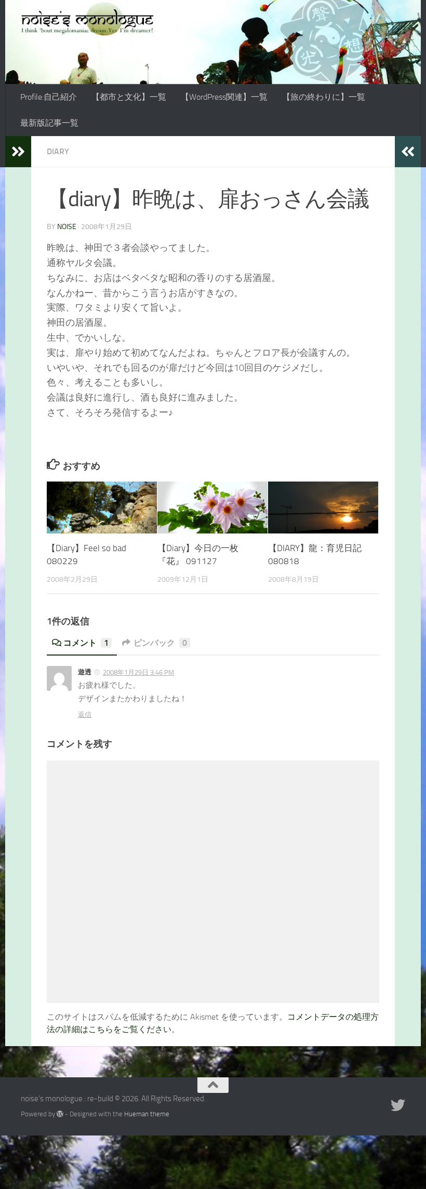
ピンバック (160, 643)
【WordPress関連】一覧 (224, 97)
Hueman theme (146, 1114)
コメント (86, 643)
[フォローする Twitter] (398, 1105)
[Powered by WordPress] (60, 1114)
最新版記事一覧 (49, 123)
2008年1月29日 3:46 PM (138, 672)
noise (66, 226)
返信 (84, 714)
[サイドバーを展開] (18, 151)
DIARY (58, 151)
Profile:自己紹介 (48, 97)
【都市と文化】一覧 (128, 97)
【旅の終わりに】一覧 (323, 97)
